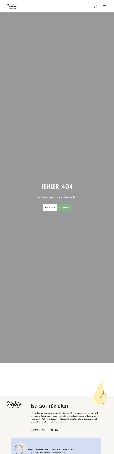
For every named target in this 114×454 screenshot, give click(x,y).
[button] (104, 6)
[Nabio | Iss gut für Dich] (12, 6)
